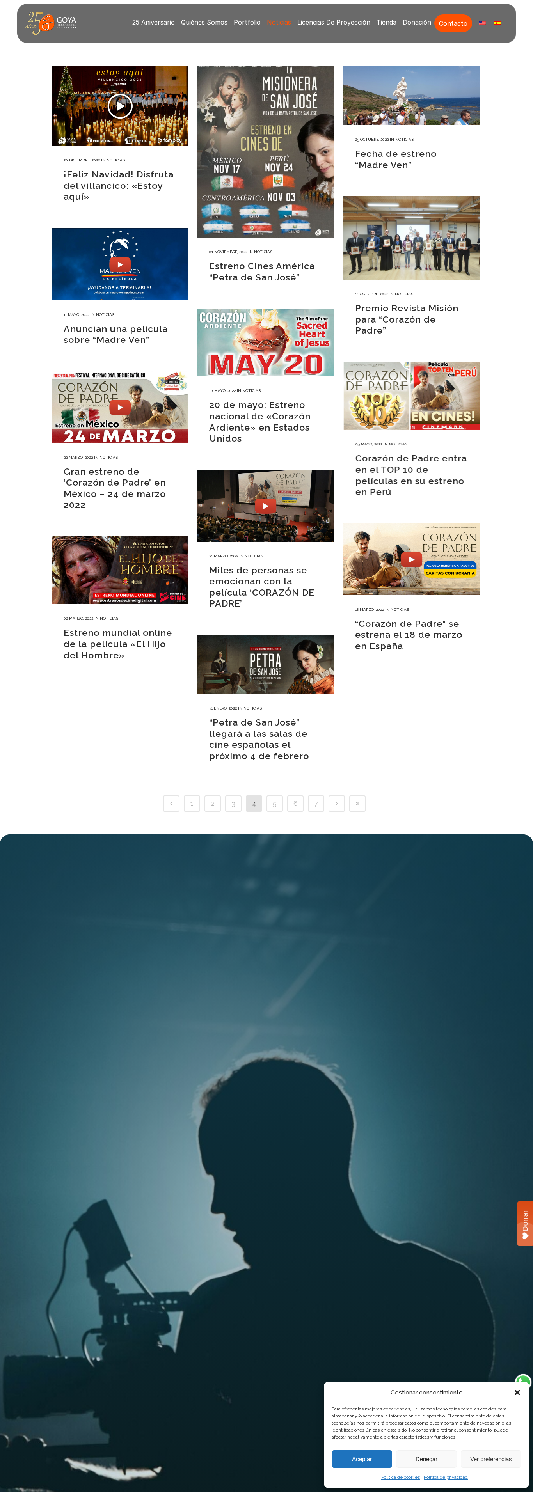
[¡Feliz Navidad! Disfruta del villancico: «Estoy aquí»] (120, 106)
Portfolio (247, 22)
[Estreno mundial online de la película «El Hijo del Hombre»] (120, 570)
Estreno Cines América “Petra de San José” (262, 271)
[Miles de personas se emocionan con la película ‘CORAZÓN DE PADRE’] (265, 506)
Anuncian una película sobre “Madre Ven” (116, 334)
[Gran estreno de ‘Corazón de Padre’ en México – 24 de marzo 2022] (120, 407)
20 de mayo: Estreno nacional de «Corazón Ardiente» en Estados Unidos (260, 421)
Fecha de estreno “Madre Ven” (396, 159)
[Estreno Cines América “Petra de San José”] (265, 152)
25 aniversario (153, 22)
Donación (417, 22)
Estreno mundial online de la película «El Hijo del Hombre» (118, 643)
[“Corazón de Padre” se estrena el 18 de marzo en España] (411, 559)
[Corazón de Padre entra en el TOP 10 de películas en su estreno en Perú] (411, 395)
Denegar (426, 1459)
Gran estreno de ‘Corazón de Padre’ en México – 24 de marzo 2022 (115, 488)
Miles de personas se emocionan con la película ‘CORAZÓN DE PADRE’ (261, 587)
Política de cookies (400, 1477)
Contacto (453, 23)
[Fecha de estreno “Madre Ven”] (411, 95)
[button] (517, 1392)
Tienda (386, 22)
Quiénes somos (204, 22)
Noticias (279, 22)
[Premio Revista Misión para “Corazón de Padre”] (411, 238)
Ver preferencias (491, 1459)
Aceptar (362, 1459)
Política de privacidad (446, 1477)
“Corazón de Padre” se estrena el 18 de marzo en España (408, 634)
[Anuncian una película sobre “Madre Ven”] (120, 264)
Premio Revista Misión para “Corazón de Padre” (406, 319)
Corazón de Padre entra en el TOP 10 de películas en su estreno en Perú (411, 474)
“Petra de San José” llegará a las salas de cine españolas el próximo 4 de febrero (259, 739)
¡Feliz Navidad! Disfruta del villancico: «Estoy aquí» (119, 185)
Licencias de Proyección (333, 22)
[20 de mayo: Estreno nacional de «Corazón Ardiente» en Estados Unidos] (265, 342)
